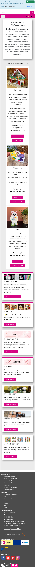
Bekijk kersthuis (10, 324)
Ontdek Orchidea (10, 456)
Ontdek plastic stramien (12, 296)
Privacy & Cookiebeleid (10, 6)
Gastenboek (7, 501)
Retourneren (7, 485)
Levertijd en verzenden (10, 478)
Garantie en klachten (10, 483)
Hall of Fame (7, 497)
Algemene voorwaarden (10, 487)
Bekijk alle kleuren (11, 404)
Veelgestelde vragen (9, 476)
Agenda (6, 503)
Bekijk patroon (17, 197)
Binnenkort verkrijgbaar (10, 494)
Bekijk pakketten (17, 136)
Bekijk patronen (10, 379)
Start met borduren (11, 351)
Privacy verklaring (9, 489)
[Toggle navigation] (3, 16)
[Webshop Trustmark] (6, 564)
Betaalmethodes (8, 481)
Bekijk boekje (17, 140)
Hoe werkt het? (8, 499)
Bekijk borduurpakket (17, 201)
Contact (6, 507)
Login (5, 505)
